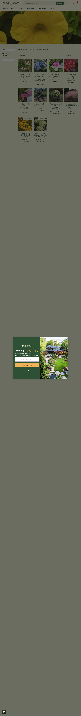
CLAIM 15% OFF (26, 365)
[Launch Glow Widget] (4, 712)
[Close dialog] (66, 339)
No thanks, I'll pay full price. (27, 370)
